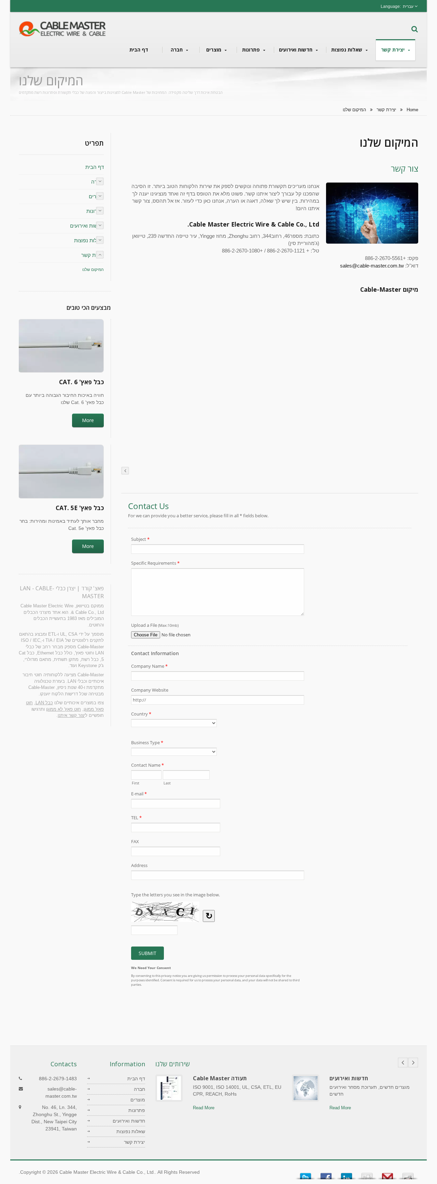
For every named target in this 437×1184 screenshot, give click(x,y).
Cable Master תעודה (220, 1078)
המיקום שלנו (354, 109)
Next (413, 1062)
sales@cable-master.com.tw (372, 266)
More (88, 420)
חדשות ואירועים (296, 49)
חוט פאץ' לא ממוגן (63, 709)
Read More (203, 1107)
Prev (403, 1062)
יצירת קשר (393, 49)
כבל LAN (44, 702)
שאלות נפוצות (347, 49)
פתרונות (251, 49)
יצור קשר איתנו (71, 715)
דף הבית (138, 49)
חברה (177, 49)
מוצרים (214, 49)
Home (412, 109)
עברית (408, 6)
